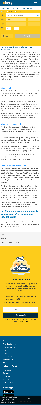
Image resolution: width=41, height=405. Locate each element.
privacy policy (11, 402)
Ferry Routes (7, 350)
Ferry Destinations (9, 344)
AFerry (5, 340)
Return (4, 12)
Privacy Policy (23, 321)
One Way (11, 12)
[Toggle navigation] (35, 3)
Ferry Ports (7, 353)
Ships (5, 362)
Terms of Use (7, 379)
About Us (6, 376)
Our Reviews (7, 356)
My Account (7, 370)
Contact (6, 373)
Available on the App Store (8, 391)
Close (28, 398)
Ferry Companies (9, 347)
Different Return (20, 12)
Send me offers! (22, 315)
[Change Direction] (38, 15)
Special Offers (8, 359)
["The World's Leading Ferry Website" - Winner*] (7, 3)
